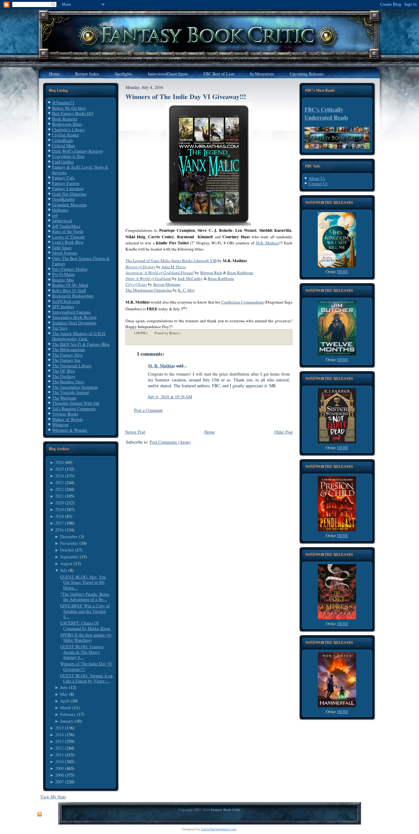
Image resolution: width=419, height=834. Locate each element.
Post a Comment (148, 410)
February (68, 714)
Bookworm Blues (67, 124)
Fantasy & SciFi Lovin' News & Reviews (80, 169)
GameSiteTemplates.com (218, 829)
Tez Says (59, 328)
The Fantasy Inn (66, 360)
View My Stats (53, 797)
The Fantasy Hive (67, 355)
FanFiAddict (63, 162)
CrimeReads (62, 140)
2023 (59, 482)
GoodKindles (63, 199)
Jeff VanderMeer (66, 226)
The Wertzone (64, 398)
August (66, 563)
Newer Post (135, 432)
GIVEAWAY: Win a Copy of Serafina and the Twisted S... (85, 611)
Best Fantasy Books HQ (72, 113)
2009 (59, 768)
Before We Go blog (69, 108)
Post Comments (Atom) (170, 442)
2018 (59, 516)
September (69, 557)
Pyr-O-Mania (63, 274)
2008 (59, 775)
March (65, 707)
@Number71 (63, 102)
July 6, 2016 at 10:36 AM (170, 397)
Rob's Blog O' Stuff (69, 290)
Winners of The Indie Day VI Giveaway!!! (86, 666)
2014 (59, 734)
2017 (59, 523)
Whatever (60, 424)
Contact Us (318, 183)
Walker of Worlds (67, 419)
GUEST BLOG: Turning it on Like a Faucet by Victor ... (86, 678)
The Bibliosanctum (68, 349)
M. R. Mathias (161, 365)
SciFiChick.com (66, 301)
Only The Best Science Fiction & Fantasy (81, 261)
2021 (59, 496)
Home (209, 432)
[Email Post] (184, 333)
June (64, 687)
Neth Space (62, 248)
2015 (59, 728)
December (69, 536)
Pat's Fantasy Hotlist (69, 269)
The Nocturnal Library (72, 366)
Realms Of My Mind (70, 285)
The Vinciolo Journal (70, 392)
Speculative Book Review (74, 317)
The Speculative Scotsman (75, 387)
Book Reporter (65, 119)
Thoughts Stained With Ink (75, 403)
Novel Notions (64, 253)
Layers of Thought (68, 237)
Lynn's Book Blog (67, 242)
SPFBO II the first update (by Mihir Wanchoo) (86, 637)
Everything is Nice (68, 156)
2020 (59, 503)
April (64, 701)
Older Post (283, 432)
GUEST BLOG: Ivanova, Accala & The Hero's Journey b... (82, 652)
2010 (59, 761)
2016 (59, 530)
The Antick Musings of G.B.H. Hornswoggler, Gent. (79, 336)
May (64, 694)
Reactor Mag (63, 280)
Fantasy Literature (68, 188)
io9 (55, 215)
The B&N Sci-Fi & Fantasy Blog (81, 344)
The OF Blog (63, 371)
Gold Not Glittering (69, 194)
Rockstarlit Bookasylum (73, 296)
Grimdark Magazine (69, 205)
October (67, 550)
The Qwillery (63, 376)
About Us (317, 178)
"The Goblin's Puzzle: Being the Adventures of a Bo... (85, 597)
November (69, 543)
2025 (59, 469)
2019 (59, 509)
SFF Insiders (63, 306)
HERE (342, 271)
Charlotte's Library (68, 129)
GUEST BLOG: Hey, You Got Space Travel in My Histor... (83, 582)
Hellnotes (60, 210)
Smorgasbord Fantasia (71, 312)
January (66, 721)
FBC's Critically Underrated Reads (326, 113)
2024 (59, 476)
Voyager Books (65, 414)
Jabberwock (62, 221)
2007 (59, 782)
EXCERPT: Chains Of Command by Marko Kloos (85, 625)
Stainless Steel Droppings (74, 323)
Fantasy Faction (65, 183)
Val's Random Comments (74, 408)
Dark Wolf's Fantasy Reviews (77, 151)
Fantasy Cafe (63, 178)
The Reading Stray (68, 381)
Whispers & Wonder (69, 430)
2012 (59, 748)
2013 (59, 741)
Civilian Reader (65, 135)
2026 (59, 462)
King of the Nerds (67, 231)
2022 (59, 489)
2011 (59, 755)
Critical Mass (63, 145)
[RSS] (39, 814)
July (63, 570)
